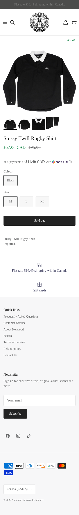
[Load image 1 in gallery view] (39, 75)
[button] (39, 162)
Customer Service (14, 323)
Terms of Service (14, 342)
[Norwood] (39, 22)
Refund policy (12, 348)
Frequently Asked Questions (21, 316)
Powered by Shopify (33, 500)
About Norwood (14, 329)
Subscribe (15, 413)
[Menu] (5, 22)
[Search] (14, 22)
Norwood (17, 500)
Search (8, 335)
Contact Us (10, 355)
